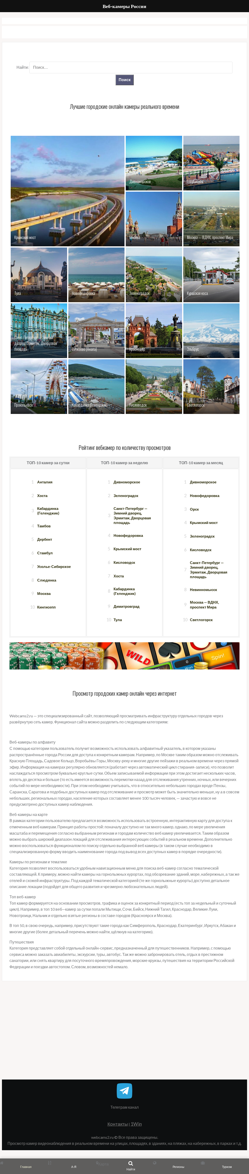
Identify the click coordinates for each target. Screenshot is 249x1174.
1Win (136, 1124)
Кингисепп (46, 607)
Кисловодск (124, 562)
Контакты (117, 1124)
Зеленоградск (126, 495)
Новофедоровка (128, 535)
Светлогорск (201, 619)
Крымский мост (127, 549)
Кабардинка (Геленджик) (48, 510)
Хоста (42, 495)
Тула (118, 619)
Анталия (45, 482)
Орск (194, 509)
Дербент (44, 539)
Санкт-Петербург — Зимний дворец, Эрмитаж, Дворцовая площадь (132, 515)
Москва (44, 593)
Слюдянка (46, 580)
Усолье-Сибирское (54, 566)
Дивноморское (127, 482)
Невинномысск (203, 589)
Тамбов (44, 526)
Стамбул (45, 553)
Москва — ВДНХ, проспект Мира (204, 604)
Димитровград (127, 606)
